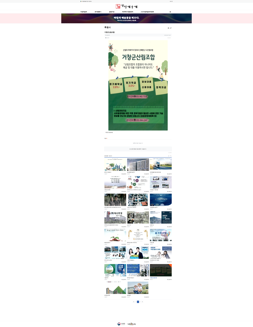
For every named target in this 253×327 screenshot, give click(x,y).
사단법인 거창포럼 (154, 189)
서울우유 (106, 277)
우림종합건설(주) (153, 207)
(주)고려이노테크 (108, 260)
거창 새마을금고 (130, 260)
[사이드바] (170, 12)
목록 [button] (169, 37)
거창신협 (152, 242)
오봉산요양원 (107, 189)
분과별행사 (98, 12)
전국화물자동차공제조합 (155, 172)
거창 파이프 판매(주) (131, 207)
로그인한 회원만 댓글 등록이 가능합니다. (138, 149)
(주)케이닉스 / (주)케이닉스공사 (134, 189)
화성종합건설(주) (131, 172)
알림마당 (111, 12)
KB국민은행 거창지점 (132, 242)
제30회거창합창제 (127, 12)
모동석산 (152, 225)
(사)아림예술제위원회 (147, 12)
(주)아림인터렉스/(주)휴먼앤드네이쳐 (112, 207)
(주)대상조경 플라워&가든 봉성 (111, 225)
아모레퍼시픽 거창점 (154, 260)
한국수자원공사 (107, 172)
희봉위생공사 (107, 242)
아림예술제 (83, 12)
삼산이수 (129, 225)
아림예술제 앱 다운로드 (87, 1)
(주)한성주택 (107, 295)
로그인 (171, 1)
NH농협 (129, 295)
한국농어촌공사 (130, 277)
